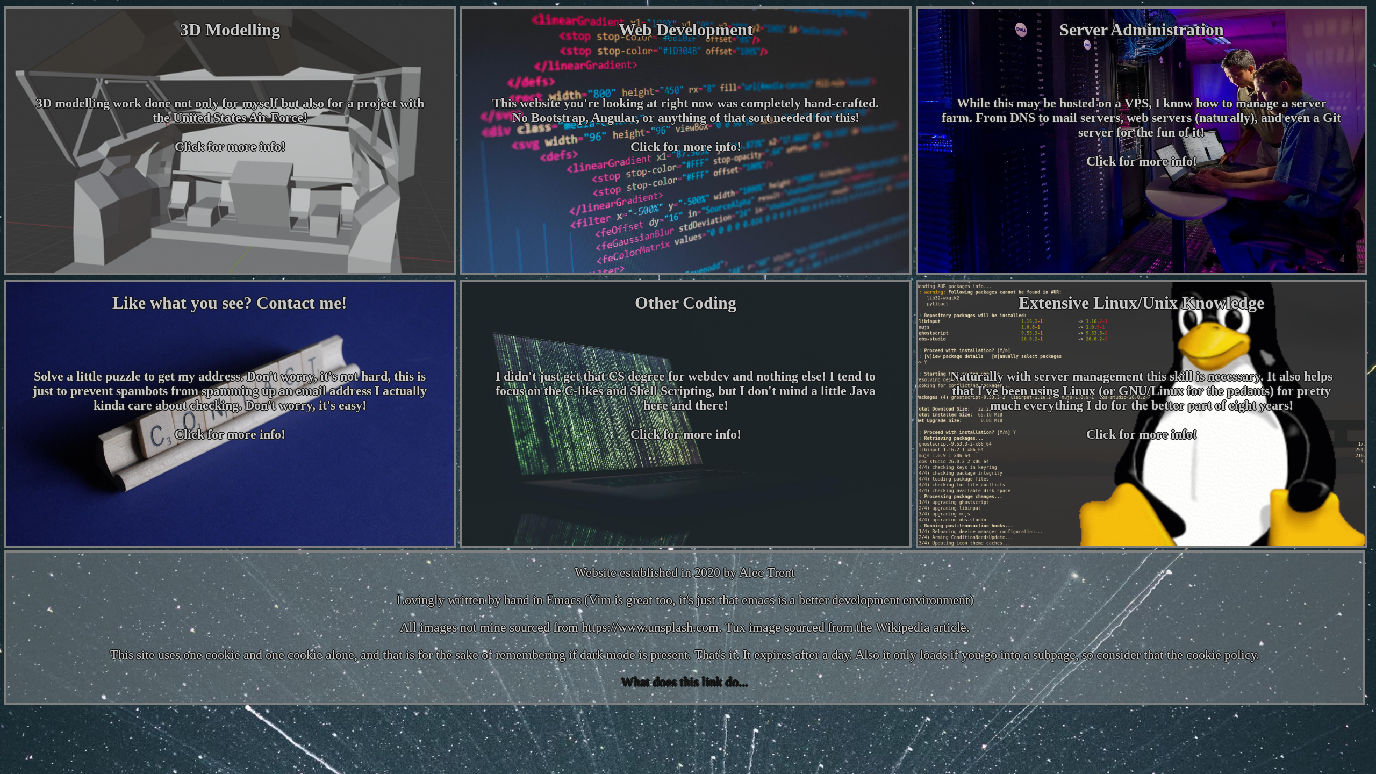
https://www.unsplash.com (650, 627)
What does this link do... (684, 682)
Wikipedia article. (923, 627)
